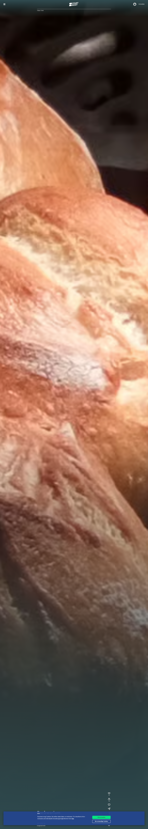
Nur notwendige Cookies (101, 821)
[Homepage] (74, 4)
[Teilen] (109, 809)
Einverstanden (101, 817)
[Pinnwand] (109, 804)
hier (73, 818)
